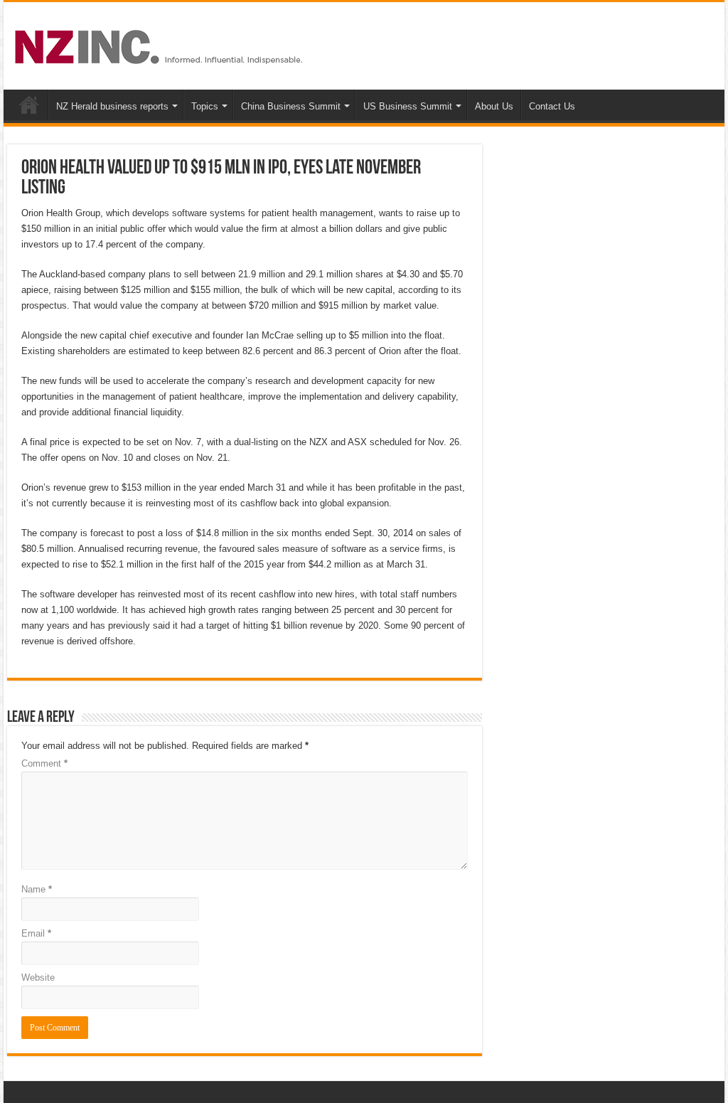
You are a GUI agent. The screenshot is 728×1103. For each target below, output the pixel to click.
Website (38, 977)
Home (29, 104)
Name (36, 889)
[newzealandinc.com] (161, 44)
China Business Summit (291, 106)
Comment (44, 763)
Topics (204, 106)
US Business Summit (407, 106)
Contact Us (552, 106)
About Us (494, 106)
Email (36, 933)
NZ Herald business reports (112, 106)
